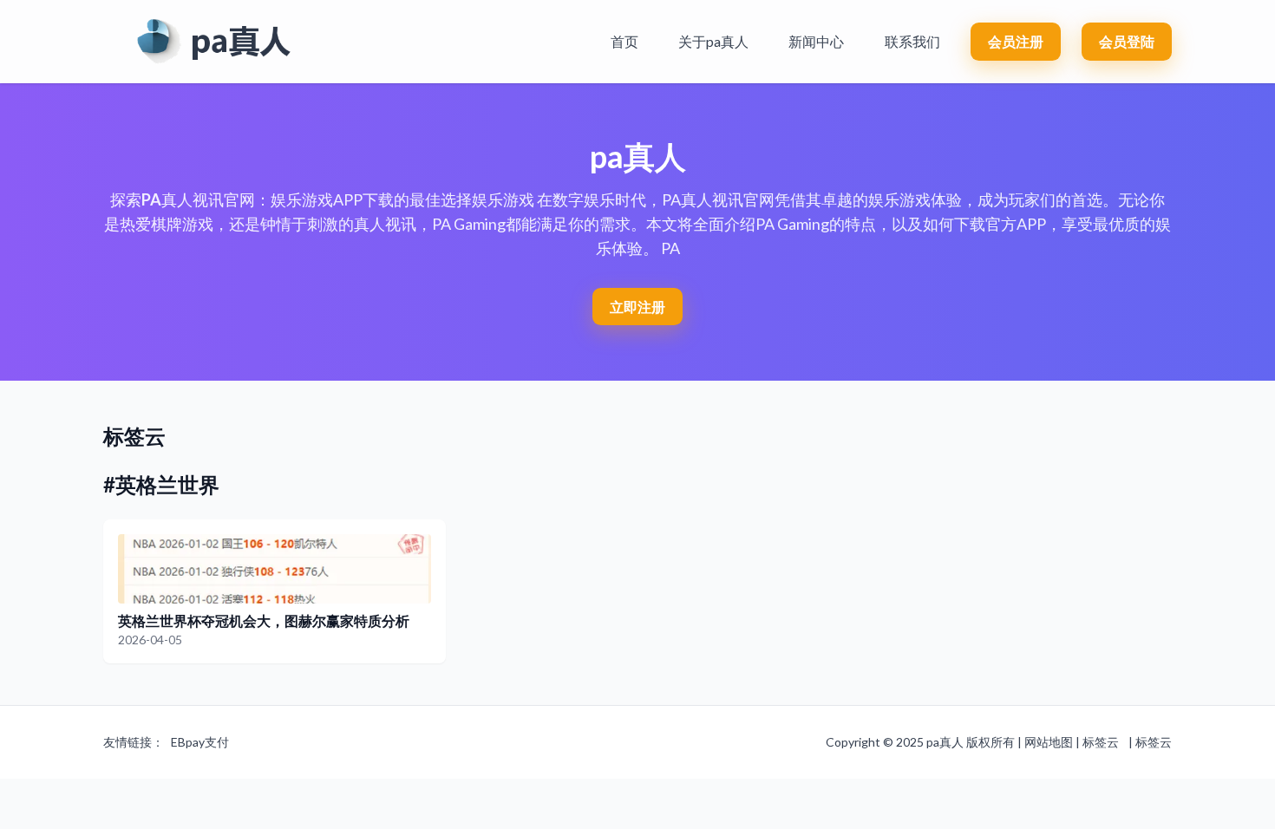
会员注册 (1015, 41)
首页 (624, 41)
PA (151, 199)
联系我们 (912, 41)
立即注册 (637, 306)
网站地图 (1048, 741)
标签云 (1100, 741)
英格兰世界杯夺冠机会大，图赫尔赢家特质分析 (263, 620)
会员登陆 (1126, 41)
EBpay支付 (200, 741)
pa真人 (945, 741)
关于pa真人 (713, 41)
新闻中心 (816, 41)
